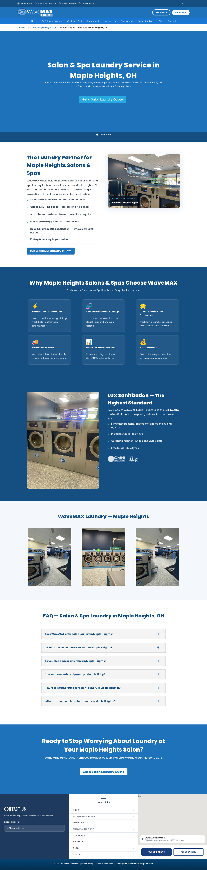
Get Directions (156, 852)
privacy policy (87, 863)
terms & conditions (105, 863)
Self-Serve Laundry (103, 816)
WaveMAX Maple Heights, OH (42, 27)
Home (34, 21)
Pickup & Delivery (146, 21)
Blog (161, 21)
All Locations (188, 852)
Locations (180, 12)
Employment (127, 21)
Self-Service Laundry (52, 21)
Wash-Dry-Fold (74, 21)
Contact (172, 21)
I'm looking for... (12, 822)
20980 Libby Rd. (69, 3)
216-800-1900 (88, 3)
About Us (103, 841)
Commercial (103, 835)
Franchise (161, 12)
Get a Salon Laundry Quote (102, 99)
